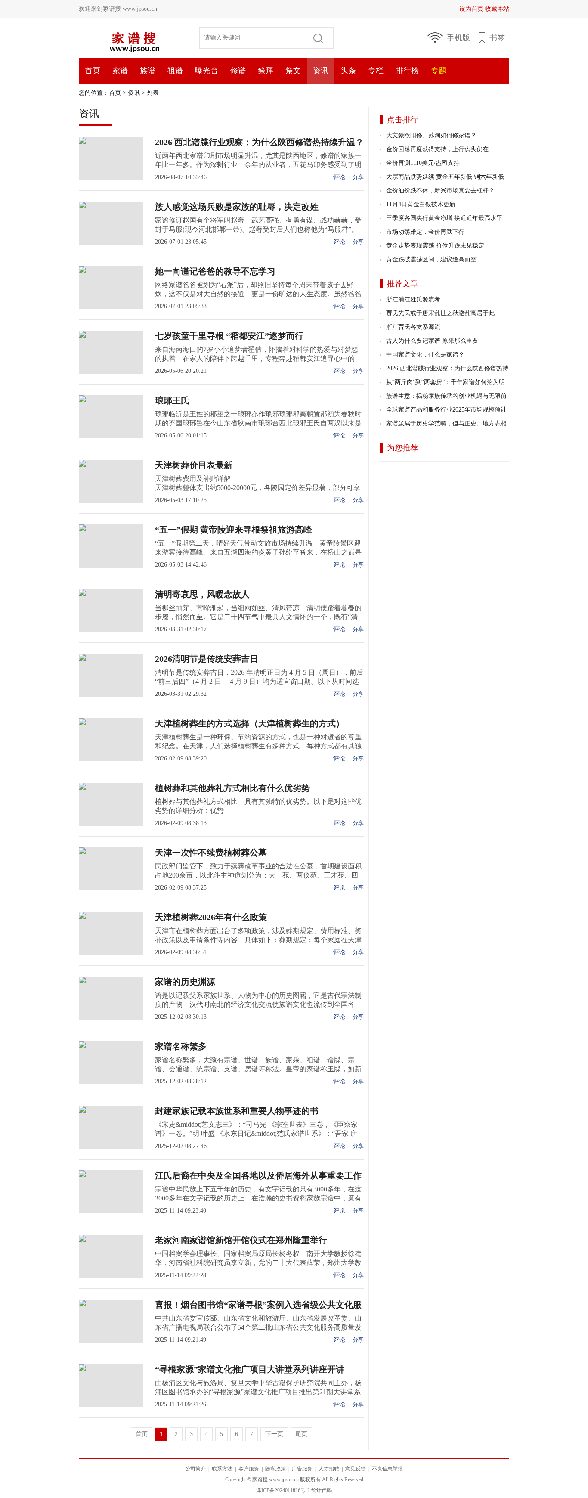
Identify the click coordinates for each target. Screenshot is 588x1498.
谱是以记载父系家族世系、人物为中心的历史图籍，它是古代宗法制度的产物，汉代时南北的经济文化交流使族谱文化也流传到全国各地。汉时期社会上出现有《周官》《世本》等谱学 (258, 1004)
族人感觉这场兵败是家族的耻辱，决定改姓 (237, 206)
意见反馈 (355, 1469)
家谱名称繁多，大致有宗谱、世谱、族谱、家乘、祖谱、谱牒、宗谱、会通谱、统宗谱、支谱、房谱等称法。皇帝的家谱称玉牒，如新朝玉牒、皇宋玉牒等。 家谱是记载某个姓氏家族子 (258, 1069)
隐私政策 (275, 1469)
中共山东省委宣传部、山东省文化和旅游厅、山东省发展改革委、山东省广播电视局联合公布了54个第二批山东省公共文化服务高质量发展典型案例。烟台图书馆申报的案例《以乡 (258, 1327)
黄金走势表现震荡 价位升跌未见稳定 (435, 245)
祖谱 (175, 70)
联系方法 (222, 1469)
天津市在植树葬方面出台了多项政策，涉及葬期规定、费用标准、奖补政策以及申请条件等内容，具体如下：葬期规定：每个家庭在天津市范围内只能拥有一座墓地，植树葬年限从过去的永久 (258, 939)
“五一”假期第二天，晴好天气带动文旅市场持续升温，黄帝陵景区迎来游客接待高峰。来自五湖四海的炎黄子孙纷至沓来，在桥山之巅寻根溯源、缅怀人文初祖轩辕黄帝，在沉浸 (258, 552)
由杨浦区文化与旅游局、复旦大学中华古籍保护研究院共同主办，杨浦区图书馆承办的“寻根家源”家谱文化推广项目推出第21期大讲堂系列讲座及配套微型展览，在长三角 (258, 1392)
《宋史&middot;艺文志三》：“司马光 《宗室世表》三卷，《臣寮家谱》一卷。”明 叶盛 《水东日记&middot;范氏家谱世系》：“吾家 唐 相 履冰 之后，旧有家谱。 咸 (256, 1133)
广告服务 (302, 1469)
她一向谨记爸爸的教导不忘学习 (215, 271)
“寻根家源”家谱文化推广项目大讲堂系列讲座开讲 (249, 1369)
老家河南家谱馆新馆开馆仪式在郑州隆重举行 (241, 1240)
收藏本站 (497, 9)
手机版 (458, 38)
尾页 (301, 1434)
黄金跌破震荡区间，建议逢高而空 (431, 259)
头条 (348, 70)
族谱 (147, 70)
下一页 (274, 1434)
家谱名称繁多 (181, 1046)
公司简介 (195, 1469)
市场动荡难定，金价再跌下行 (425, 232)
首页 (132, 38)
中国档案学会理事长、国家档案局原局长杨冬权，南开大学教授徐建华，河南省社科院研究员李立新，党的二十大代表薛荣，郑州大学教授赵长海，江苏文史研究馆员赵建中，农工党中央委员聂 (258, 1262)
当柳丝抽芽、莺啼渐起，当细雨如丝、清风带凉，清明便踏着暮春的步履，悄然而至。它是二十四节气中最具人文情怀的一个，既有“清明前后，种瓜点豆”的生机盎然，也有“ (258, 617)
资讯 (320, 70)
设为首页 (471, 9)
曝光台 (206, 70)
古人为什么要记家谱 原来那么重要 (432, 341)
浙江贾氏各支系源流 (413, 327)
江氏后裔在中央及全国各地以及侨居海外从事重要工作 (258, 1175)
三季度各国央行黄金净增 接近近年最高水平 (444, 218)
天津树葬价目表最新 (193, 465)
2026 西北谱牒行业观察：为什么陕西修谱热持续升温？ (259, 142)
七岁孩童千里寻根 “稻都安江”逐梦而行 (229, 336)
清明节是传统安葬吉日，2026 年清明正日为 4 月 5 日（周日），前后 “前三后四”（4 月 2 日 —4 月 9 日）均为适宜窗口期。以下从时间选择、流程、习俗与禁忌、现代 (259, 681)
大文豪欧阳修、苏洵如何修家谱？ (431, 135)
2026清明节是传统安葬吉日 (206, 659)
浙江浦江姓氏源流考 (413, 299)
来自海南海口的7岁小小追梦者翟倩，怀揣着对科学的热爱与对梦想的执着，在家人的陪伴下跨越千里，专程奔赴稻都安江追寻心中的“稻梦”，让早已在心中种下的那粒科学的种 (256, 358)
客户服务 (248, 1469)
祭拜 (265, 70)
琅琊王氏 (172, 400)
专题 (438, 70)
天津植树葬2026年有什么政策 (211, 917)
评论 (339, 177)
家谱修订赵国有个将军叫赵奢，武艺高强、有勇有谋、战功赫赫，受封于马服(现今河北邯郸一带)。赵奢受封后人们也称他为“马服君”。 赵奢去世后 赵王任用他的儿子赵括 (258, 229)
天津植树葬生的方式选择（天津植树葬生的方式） (249, 723)
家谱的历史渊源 (185, 981)
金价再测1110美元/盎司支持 (423, 163)
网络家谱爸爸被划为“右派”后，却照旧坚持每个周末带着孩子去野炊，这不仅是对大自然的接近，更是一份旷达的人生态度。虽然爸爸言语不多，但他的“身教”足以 (258, 294)
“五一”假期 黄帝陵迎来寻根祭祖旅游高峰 (233, 529)
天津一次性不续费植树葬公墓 (211, 852)
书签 (497, 38)
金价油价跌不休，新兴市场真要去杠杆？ (440, 190)
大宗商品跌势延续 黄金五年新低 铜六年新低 (445, 177)
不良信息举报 (387, 1469)
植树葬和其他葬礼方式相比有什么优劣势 (232, 788)
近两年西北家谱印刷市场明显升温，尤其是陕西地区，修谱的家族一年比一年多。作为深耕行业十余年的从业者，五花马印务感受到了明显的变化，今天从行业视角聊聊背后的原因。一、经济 (258, 164)
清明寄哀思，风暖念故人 (202, 594)
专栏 (376, 70)
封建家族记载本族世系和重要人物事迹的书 (237, 1111)
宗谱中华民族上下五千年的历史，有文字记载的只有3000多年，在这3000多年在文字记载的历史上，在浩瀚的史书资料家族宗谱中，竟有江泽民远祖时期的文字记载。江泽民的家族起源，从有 (258, 1198)
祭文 (293, 70)
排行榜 (407, 70)
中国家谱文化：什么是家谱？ (425, 354)
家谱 (120, 70)
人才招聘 (329, 1469)
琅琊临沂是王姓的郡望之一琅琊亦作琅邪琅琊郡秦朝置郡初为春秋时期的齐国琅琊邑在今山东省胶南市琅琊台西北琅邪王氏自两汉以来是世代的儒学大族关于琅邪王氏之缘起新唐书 (258, 423)
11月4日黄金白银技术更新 (420, 204)
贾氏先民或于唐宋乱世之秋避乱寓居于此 (440, 313)
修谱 (238, 70)
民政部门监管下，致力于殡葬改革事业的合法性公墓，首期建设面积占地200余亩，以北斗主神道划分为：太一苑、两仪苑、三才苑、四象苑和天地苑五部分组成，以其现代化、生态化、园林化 (258, 875)
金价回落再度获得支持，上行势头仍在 (437, 149)
